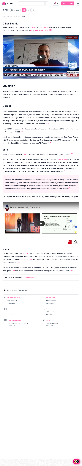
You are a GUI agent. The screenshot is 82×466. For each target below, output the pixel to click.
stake (31, 259)
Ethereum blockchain (39, 30)
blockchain (44, 27)
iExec (34, 27)
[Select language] (56, 3)
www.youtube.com (14, 320)
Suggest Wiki (68, 3)
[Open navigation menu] (78, 3)
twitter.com (50, 298)
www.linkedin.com (13, 298)
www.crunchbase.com (15, 309)
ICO (13, 271)
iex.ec (48, 309)
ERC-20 (26, 253)
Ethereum (63, 159)
